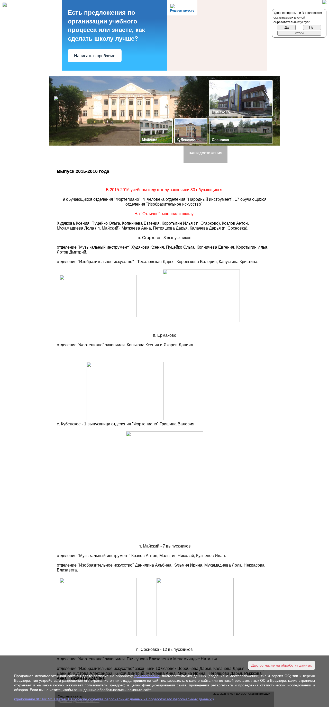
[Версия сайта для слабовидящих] (324, 2)
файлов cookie (147, 676)
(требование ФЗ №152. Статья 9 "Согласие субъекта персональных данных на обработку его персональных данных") (114, 699)
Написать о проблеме (94, 56)
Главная (69, 153)
